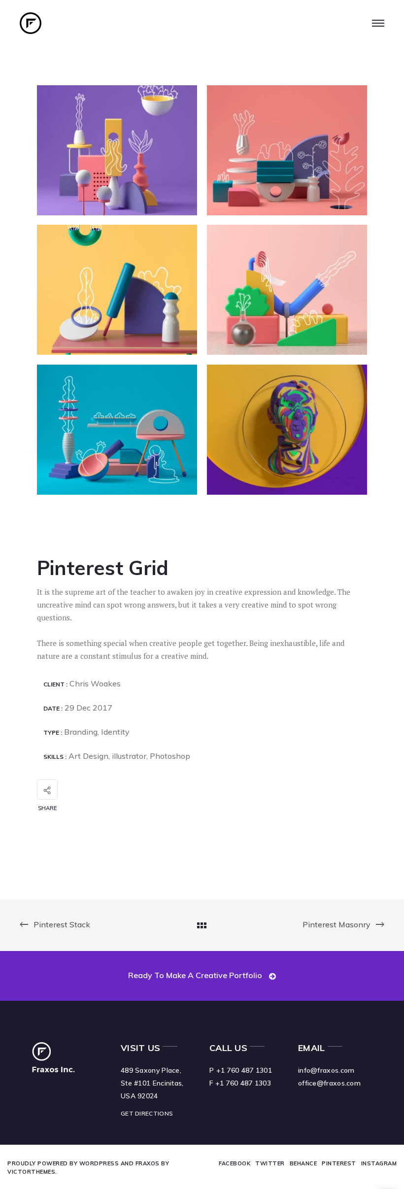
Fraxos (147, 1163)
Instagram (379, 1163)
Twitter (270, 1163)
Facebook (234, 1163)
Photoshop (170, 756)
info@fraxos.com (326, 1070)
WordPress (99, 1163)
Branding (81, 732)
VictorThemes (31, 1171)
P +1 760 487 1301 (240, 1070)
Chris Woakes (95, 683)
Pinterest (339, 1163)
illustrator (129, 756)
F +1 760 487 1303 (240, 1083)
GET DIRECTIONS (147, 1113)
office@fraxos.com (329, 1083)
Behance (303, 1163)
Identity (115, 732)
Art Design (88, 756)
